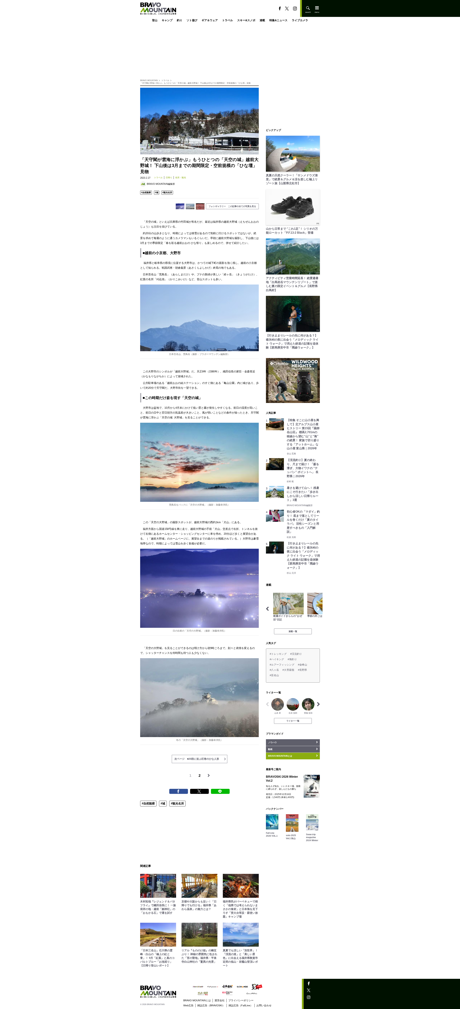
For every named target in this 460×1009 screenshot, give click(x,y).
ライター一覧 (292, 721)
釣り (179, 20)
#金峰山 (302, 664)
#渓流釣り (296, 653)
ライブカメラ (300, 20)
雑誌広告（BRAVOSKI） (211, 1005)
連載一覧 (293, 631)
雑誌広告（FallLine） (241, 1005)
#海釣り (292, 659)
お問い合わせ (264, 1005)
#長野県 (302, 669)
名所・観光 (180, 177)
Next (318, 609)
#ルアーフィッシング (282, 664)
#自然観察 (146, 192)
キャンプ (167, 20)
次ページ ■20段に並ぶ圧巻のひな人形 (196, 758)
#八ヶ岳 (274, 669)
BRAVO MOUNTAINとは (197, 1000)
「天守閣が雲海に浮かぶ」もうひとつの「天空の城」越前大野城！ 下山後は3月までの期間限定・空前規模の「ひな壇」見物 (195, 83)
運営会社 (220, 1000)
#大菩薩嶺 (288, 669)
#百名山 (274, 675)
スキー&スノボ (246, 20)
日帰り (169, 177)
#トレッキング (278, 653)
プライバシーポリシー (241, 1000)
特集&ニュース (278, 20)
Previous (267, 609)
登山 (154, 20)
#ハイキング (277, 659)
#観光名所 (167, 192)
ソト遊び (192, 20)
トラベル (227, 20)
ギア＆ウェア (210, 20)
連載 (262, 20)
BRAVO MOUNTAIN (149, 80)
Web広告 (188, 1005)
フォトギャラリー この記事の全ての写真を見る (232, 206)
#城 (156, 192)
